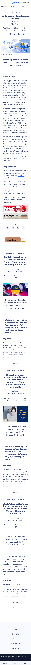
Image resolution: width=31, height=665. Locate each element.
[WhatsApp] (23, 34)
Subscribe (15, 634)
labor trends (13, 184)
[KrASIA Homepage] (15, 3)
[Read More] (15, 208)
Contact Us (15, 648)
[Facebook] (10, 34)
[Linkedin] (18, 34)
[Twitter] (14, 34)
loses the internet (20, 193)
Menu (15, 663)
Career (15, 639)
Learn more (12, 658)
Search (5, 663)
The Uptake (15, 24)
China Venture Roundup (15, 271)
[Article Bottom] (15, 216)
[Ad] (15, 239)
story (23, 158)
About (15, 629)
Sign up (23, 320)
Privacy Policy (15, 644)
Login (25, 663)
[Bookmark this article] (29, 28)
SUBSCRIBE (26, 2)
